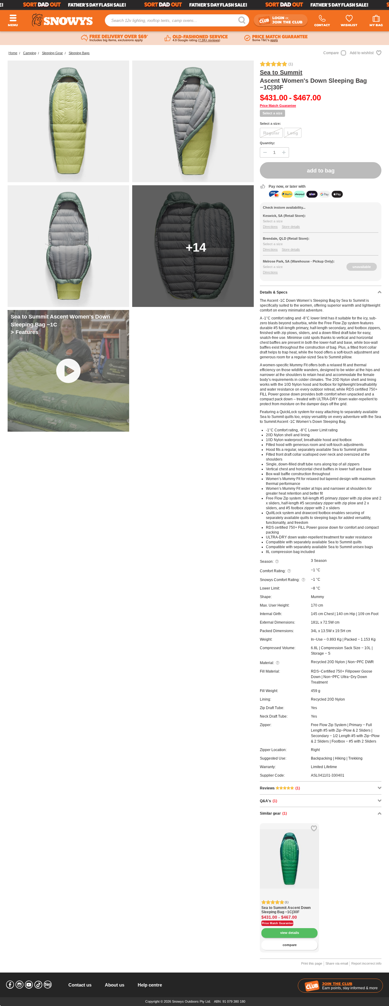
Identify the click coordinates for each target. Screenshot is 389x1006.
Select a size (272, 113)
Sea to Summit (281, 72)
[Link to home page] (62, 19)
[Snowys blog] (48, 985)
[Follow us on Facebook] (10, 985)
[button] (269, 863)
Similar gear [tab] (273, 813)
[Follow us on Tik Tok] (38, 985)
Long (292, 133)
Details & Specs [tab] (273, 292)
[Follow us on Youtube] (29, 985)
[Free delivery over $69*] (115, 38)
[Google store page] (196, 38)
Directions (270, 226)
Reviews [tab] (280, 788)
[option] (289, 852)
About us (114, 984)
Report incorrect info (366, 963)
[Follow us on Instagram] (19, 985)
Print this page (311, 963)
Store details (291, 226)
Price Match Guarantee (278, 105)
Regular (271, 133)
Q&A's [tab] (268, 801)
